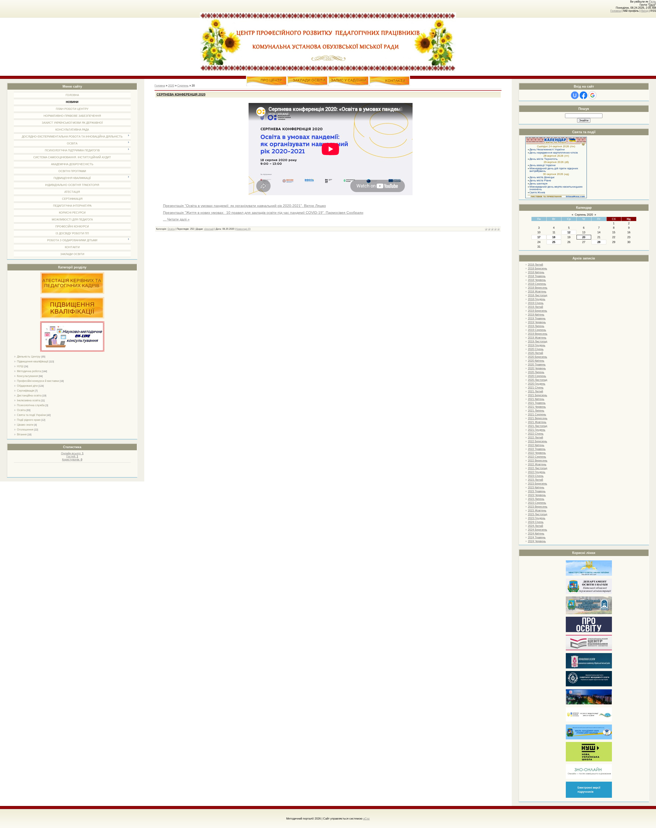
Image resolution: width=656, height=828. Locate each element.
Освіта (21, 410)
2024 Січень (536, 521)
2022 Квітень (536, 445)
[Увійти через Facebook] (583, 95)
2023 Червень (537, 495)
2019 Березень (537, 310)
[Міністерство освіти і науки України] (589, 574)
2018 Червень (537, 279)
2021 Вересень (537, 418)
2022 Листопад (537, 468)
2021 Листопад (537, 425)
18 (553, 237)
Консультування (27, 376)
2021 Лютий (535, 391)
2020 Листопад (537, 379)
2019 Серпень (537, 329)
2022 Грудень (536, 472)
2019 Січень (536, 303)
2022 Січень (536, 433)
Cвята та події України (31, 414)
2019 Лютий (535, 306)
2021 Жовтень (537, 422)
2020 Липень (536, 372)
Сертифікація (25, 390)
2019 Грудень (536, 345)
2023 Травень (537, 491)
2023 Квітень (536, 487)
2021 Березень (537, 395)
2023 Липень (536, 498)
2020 (171, 85)
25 (553, 242)
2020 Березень (537, 356)
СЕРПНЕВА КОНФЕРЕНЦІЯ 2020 (181, 94)
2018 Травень (537, 276)
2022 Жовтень (537, 464)
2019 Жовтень (537, 337)
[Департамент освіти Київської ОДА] (589, 593)
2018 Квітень (536, 272)
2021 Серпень (537, 414)
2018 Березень (537, 268)
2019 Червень (537, 322)
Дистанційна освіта (29, 395)
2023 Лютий (535, 479)
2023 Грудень (536, 518)
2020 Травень (537, 364)
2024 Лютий (535, 525)
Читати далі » (178, 219)
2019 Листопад (537, 341)
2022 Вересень (537, 460)
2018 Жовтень (537, 291)
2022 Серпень (537, 456)
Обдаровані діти (27, 385)
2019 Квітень (536, 314)
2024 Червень (537, 541)
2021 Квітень (536, 399)
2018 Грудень (536, 299)
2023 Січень (536, 475)
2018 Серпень (537, 283)
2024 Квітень (536, 533)
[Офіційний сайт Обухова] (589, 703)
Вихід (644, 10)
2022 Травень (537, 448)
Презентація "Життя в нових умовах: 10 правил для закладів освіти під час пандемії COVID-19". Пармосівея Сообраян (263, 213)
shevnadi (209, 229)
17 (538, 237)
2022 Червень (537, 452)
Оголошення (25, 429)
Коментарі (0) (243, 229)
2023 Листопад (537, 514)
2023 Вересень (537, 506)
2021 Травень (537, 402)
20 (583, 237)
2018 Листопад (537, 295)
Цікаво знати (25, 424)
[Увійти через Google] (592, 95)
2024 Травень (537, 537)
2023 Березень (537, 483)
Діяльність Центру (28, 356)
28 (598, 242)
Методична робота (29, 371)
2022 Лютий (535, 437)
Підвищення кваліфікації (32, 361)
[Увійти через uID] (575, 95)
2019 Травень (537, 318)
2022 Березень (537, 441)
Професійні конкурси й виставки (38, 380)
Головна (615, 10)
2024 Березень (537, 529)
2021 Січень (536, 387)
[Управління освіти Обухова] (589, 667)
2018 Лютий (535, 264)
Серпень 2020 (584, 214)
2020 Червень (537, 368)
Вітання (22, 434)
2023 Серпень (537, 502)
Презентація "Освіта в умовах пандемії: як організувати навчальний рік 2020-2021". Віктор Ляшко (244, 206)
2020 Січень (536, 349)
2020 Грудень (536, 383)
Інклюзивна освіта (28, 400)
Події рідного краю (28, 419)
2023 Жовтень (537, 510)
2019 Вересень (537, 333)
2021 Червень (537, 406)
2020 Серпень (537, 376)
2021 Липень (536, 410)
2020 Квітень (536, 360)
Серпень (183, 85)
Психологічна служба (31, 405)
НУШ (20, 366)
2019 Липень (536, 326)
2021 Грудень (536, 429)
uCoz (366, 818)
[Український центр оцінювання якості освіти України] (589, 649)
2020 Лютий (535, 352)
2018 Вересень (537, 287)
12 (568, 232)
